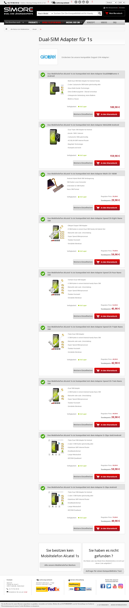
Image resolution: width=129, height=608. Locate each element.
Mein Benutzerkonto (111, 7)
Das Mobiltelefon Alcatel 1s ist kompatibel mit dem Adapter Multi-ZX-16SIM (82, 173)
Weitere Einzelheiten (83, 114)
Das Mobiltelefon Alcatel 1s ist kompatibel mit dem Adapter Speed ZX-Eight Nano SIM (84, 219)
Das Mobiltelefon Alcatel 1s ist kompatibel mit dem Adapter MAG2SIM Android (83, 125)
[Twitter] (79, 2)
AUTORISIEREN (103, 605)
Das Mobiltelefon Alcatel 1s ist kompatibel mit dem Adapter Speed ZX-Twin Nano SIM (84, 382)
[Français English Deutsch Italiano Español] (111, 2)
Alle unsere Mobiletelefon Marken (59, 565)
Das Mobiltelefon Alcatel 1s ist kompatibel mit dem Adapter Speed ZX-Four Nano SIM (84, 273)
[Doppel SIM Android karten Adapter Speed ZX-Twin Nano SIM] (55, 395)
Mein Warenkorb (115, 13)
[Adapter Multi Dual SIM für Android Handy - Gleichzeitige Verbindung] (55, 88)
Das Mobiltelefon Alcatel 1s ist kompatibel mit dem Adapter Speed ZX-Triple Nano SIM (85, 328)
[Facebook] (76, 2)
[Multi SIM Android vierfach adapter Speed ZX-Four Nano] (55, 287)
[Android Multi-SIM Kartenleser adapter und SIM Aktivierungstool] (55, 185)
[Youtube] (83, 2)
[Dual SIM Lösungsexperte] (18, 10)
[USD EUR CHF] (121, 2)
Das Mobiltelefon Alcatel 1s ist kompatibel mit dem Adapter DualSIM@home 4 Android (83, 74)
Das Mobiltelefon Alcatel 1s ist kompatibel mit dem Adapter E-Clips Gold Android (84, 435)
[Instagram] (87, 2)
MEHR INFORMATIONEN (119, 605)
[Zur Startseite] (6, 29)
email (25, 592)
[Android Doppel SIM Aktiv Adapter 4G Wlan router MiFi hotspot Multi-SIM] (55, 137)
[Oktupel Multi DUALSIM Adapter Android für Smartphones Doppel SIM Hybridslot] (55, 232)
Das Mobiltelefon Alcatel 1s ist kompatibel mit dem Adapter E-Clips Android (82, 487)
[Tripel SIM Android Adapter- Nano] (55, 341)
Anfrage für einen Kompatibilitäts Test (104, 571)
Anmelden (122, 7)
